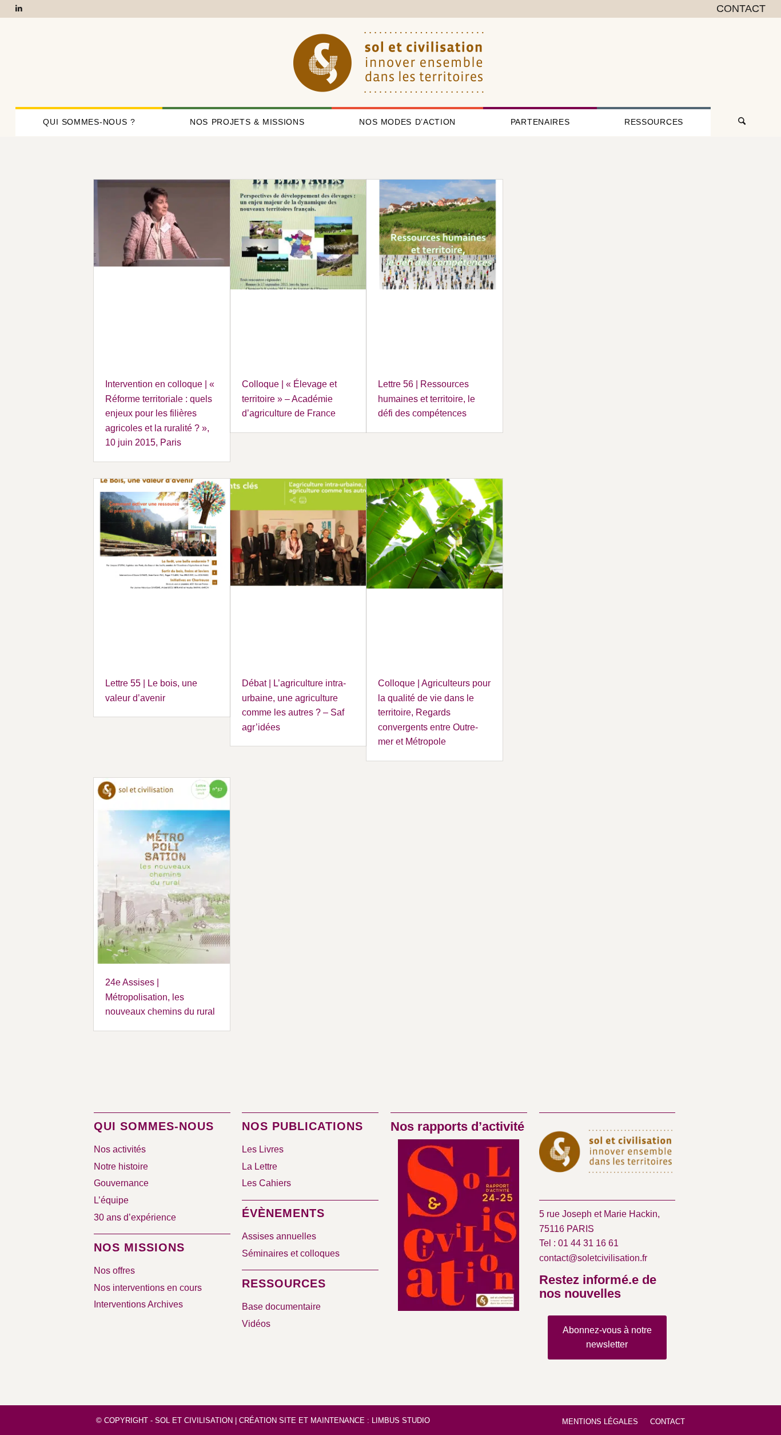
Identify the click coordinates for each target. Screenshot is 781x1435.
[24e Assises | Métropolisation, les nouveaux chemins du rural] (162, 871)
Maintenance (337, 1420)
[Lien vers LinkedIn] (18, 8)
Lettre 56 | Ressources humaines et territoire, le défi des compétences (426, 398)
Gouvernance (121, 1183)
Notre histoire (121, 1166)
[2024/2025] (458, 1227)
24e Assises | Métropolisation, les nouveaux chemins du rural (160, 996)
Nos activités (120, 1149)
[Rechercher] (738, 122)
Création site (267, 1420)
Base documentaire (281, 1306)
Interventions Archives (138, 1304)
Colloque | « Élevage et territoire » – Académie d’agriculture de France (289, 398)
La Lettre (259, 1166)
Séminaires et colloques (291, 1253)
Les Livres (263, 1149)
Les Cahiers (266, 1183)
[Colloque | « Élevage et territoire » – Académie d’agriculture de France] (298, 272)
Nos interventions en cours (148, 1288)
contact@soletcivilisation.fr (593, 1258)
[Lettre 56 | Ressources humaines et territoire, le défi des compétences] (434, 272)
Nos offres (114, 1270)
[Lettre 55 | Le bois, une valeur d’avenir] (162, 572)
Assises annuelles (279, 1236)
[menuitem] (738, 9)
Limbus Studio (401, 1420)
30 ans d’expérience (135, 1217)
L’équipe (111, 1200)
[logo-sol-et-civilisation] (390, 62)
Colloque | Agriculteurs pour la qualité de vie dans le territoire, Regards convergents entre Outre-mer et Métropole (434, 712)
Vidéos (256, 1324)
